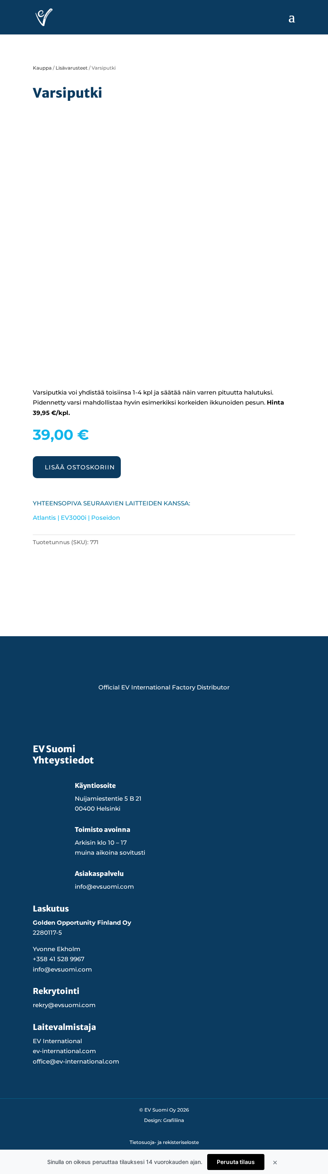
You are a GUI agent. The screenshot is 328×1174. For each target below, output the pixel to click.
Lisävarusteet (72, 68)
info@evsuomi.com (62, 969)
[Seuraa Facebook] (137, 716)
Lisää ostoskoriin (80, 467)
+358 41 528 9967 (58, 959)
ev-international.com (64, 1051)
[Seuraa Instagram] (164, 716)
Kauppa (42, 68)
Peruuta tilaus (236, 1161)
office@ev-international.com (76, 1061)
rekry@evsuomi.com (64, 1005)
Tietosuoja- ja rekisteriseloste (164, 1142)
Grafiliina (173, 1120)
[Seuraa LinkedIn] (191, 716)
